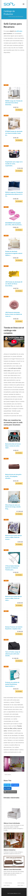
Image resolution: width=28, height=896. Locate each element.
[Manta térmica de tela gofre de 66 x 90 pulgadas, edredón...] (14, 466)
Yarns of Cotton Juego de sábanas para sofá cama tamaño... (12, 653)
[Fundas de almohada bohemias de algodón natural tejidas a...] (14, 243)
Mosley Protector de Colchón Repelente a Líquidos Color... (13, 628)
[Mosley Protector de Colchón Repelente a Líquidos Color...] (14, 619)
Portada (6, 16)
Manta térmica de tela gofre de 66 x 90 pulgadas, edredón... (13, 476)
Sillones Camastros (9, 850)
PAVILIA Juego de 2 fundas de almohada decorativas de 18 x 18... (14, 194)
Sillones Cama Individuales (12, 823)
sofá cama (19, 31)
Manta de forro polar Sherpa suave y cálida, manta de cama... (13, 598)
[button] (23, 4)
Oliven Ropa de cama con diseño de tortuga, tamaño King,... (13, 506)
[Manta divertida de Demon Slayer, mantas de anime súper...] (14, 436)
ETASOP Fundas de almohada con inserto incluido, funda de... (13, 133)
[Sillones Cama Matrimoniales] (14, 861)
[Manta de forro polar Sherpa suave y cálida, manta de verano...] (14, 527)
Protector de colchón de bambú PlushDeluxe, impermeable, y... (12, 684)
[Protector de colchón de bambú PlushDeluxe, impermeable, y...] (14, 674)
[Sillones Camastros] (14, 840)
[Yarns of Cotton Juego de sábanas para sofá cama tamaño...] (14, 646)
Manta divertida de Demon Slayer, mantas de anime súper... (13, 445)
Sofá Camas (8, 774)
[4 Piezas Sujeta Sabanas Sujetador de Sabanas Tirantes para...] (14, 558)
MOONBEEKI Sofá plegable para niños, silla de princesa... (13, 223)
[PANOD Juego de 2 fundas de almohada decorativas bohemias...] (14, 93)
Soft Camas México (12, 893)
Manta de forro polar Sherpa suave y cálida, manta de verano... (13, 537)
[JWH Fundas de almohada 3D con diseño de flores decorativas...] (14, 274)
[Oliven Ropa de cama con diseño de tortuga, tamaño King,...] (14, 497)
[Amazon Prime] (21, 107)
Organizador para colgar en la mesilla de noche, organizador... (13, 163)
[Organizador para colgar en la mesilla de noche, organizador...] (14, 154)
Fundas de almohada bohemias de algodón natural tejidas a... (13, 253)
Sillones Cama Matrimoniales (12, 869)
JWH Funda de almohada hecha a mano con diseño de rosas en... (13, 314)
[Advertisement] (14, 69)
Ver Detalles (19, 109)
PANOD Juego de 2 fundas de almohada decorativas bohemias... (13, 102)
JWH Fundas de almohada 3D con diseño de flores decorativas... (13, 283)
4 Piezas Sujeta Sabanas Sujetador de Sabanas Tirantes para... (12, 567)
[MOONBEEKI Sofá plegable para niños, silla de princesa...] (14, 215)
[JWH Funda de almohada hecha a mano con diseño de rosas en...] (14, 304)
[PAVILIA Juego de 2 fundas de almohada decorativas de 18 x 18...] (14, 184)
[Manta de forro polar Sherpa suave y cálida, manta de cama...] (14, 588)
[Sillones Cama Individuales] (14, 811)
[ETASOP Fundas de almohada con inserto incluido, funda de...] (14, 123)
